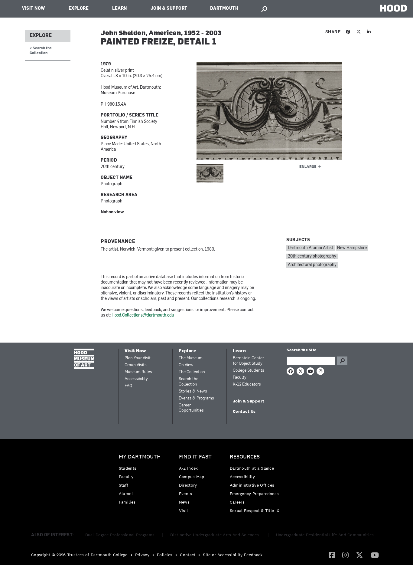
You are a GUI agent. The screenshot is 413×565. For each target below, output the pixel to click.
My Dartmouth (140, 457)
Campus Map (191, 476)
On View (186, 365)
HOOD (393, 8)
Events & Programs (196, 398)
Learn (119, 8)
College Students (248, 370)
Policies (164, 554)
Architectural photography (312, 265)
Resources (245, 457)
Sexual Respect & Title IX (254, 510)
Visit (183, 510)
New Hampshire (352, 248)
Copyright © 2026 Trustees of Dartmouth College (79, 554)
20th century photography (312, 256)
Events (185, 493)
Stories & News (193, 391)
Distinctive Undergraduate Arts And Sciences (215, 534)
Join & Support (169, 8)
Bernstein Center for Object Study (248, 361)
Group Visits (136, 365)
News (184, 502)
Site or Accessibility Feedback (232, 554)
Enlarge (308, 167)
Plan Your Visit (138, 358)
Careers (237, 502)
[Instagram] (345, 554)
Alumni (126, 493)
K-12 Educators (247, 384)
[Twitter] (359, 554)
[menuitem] (141, 481)
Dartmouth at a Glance (252, 468)
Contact (187, 554)
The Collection (192, 372)
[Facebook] (332, 554)
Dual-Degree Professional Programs (120, 534)
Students (127, 468)
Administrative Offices (252, 485)
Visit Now (33, 8)
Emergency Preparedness (254, 493)
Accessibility (136, 379)
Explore (79, 8)
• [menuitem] (131, 554)
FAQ (128, 386)
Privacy (142, 554)
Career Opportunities (191, 408)
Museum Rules (138, 372)
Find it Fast (195, 457)
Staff (123, 485)
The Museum (191, 358)
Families (127, 502)
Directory (188, 485)
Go (342, 360)
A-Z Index (188, 468)
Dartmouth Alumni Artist (310, 248)
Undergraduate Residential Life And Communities (325, 534)
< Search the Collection (41, 51)
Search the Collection (188, 382)
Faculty (239, 377)
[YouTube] (375, 554)
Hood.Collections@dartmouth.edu (143, 315)
